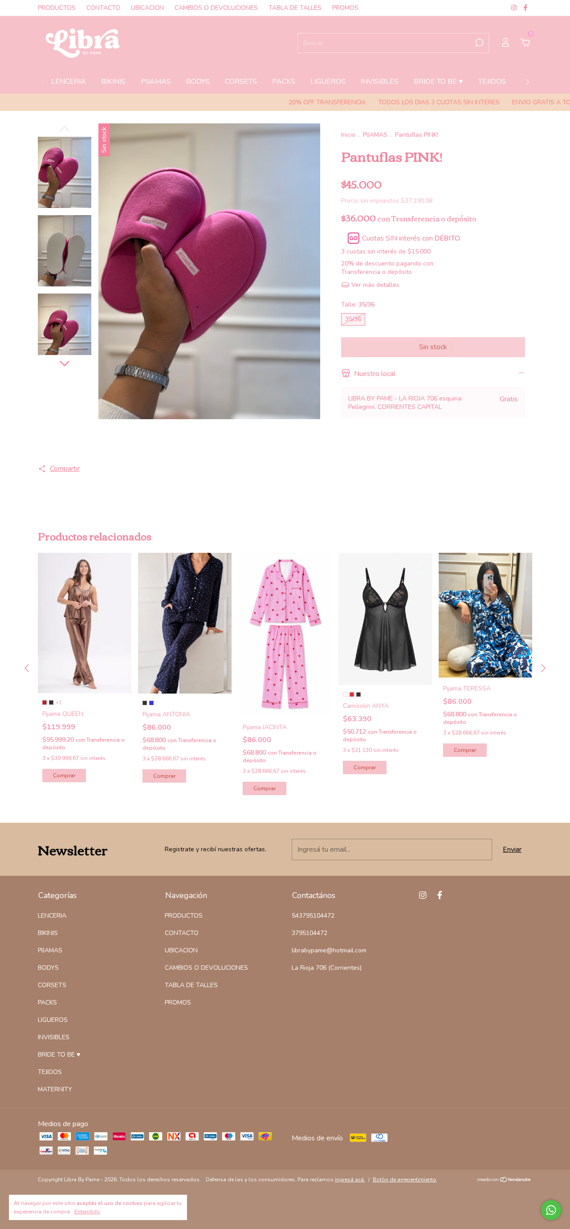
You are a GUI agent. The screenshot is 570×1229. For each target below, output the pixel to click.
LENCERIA (68, 81)
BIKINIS (113, 81)
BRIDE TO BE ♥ (438, 81)
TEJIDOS (492, 81)
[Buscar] (478, 43)
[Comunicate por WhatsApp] (551, 1210)
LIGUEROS (328, 81)
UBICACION (147, 8)
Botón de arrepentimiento (404, 1179)
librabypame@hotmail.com (329, 950)
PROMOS (345, 8)
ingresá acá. (350, 1179)
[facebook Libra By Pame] (525, 8)
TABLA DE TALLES (295, 8)
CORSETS (241, 81)
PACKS (283, 81)
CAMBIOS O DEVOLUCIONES (216, 8)
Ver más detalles (374, 285)
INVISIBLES (380, 81)
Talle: (358, 304)
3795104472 (309, 933)
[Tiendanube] (504, 1180)
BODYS (198, 81)
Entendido (87, 1211)
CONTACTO (103, 8)
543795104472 (313, 915)
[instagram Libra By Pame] (515, 8)
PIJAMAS (156, 81)
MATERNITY (55, 1089)
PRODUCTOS (57, 8)
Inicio (348, 135)
